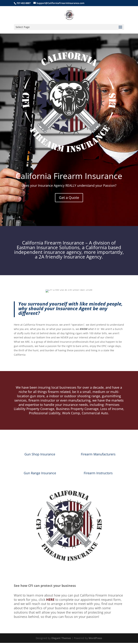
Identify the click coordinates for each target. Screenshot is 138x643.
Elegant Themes (61, 638)
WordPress (95, 638)
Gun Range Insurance (40, 473)
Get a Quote (69, 197)
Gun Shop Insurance (39, 454)
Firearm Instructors (98, 473)
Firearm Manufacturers (98, 454)
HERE (50, 599)
